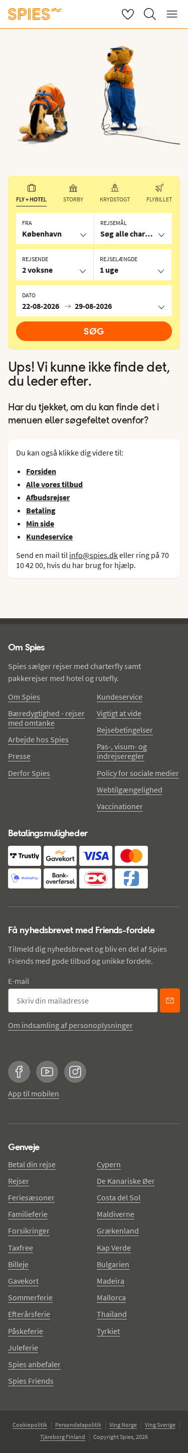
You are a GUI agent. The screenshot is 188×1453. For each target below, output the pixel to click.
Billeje (18, 1264)
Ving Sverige (160, 1424)
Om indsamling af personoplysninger (70, 1025)
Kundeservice (119, 697)
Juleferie (23, 1348)
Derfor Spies (29, 773)
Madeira (110, 1281)
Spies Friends (31, 1381)
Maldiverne (115, 1214)
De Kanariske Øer (126, 1181)
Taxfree (20, 1248)
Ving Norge (123, 1424)
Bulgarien (113, 1264)
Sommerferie (30, 1297)
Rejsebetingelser (125, 730)
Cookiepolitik (30, 1424)
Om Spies (24, 697)
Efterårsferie (29, 1314)
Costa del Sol (118, 1197)
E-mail (18, 981)
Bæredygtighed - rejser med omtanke (46, 718)
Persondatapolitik (78, 1424)
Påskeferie (25, 1331)
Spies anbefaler (34, 1364)
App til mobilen (33, 1093)
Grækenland (118, 1230)
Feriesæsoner (31, 1197)
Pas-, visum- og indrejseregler (122, 751)
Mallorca (111, 1297)
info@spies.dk (93, 555)
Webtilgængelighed (129, 790)
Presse (19, 756)
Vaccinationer (120, 806)
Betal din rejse (32, 1164)
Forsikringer (29, 1230)
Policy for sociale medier (138, 773)
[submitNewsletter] (170, 1000)
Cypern (109, 1164)
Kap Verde (114, 1248)
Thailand (112, 1314)
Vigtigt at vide (119, 713)
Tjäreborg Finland (62, 1436)
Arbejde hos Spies (38, 739)
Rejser (18, 1181)
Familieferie (28, 1214)
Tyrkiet (108, 1331)
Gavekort (23, 1281)
